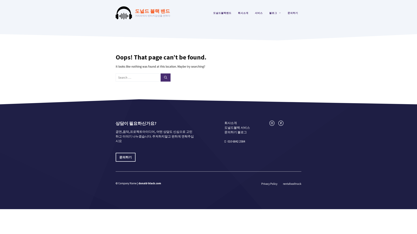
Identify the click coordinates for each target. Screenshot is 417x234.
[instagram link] (271, 123)
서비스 (259, 12)
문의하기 (293, 12)
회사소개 (243, 12)
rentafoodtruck (292, 184)
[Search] (166, 77)
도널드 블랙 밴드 (152, 11)
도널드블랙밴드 (222, 12)
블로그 (273, 12)
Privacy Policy (269, 184)
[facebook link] (280, 123)
